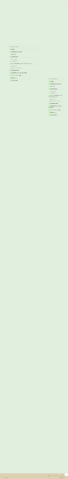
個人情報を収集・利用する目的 (16, 51)
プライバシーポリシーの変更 (16, 75)
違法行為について (14, 77)
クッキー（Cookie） (14, 59)
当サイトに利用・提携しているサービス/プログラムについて (21, 63)
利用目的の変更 (13, 54)
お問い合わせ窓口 (15, 80)
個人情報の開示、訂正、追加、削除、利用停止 (19, 72)
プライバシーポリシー (15, 46)
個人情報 (12, 49)
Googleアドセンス (14, 66)
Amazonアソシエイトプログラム (16, 67)
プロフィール (62, 475)
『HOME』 (49, 475)
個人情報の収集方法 (14, 56)
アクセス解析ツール (14, 61)
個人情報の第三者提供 (15, 70)
